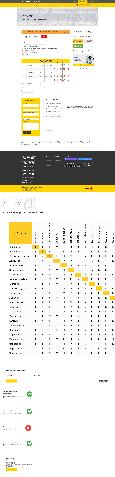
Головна (23, 27)
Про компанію (56, 158)
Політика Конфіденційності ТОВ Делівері (30, 189)
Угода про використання (26, 190)
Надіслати (27, 132)
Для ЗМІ (55, 162)
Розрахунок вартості (49, 158)
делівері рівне (26, 144)
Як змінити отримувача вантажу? (53, 111)
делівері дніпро (44, 142)
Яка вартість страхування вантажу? (53, 103)
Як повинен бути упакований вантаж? (54, 119)
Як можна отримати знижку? (52, 106)
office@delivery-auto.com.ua (29, 188)
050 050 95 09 (28, 170)
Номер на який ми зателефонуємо (30, 112)
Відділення (50, 5)
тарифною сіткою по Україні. (35, 57)
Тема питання (25, 117)
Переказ (46, 162)
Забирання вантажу (48, 165)
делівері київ (26, 142)
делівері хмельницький (65, 142)
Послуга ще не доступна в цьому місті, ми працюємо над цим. (19, 464)
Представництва (48, 160)
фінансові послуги (53, 142)
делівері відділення (76, 142)
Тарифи (31, 27)
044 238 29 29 (28, 163)
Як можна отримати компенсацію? (53, 116)
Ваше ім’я (25, 103)
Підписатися (11, 381)
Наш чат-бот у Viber (71, 159)
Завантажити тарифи (27, 91)
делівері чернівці (36, 144)
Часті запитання (26, 180)
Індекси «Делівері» (57, 160)
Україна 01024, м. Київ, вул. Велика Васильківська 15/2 (32, 187)
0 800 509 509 (28, 158)
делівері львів (34, 142)
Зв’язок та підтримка (59, 5)
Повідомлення (26, 121)
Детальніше (66, 32)
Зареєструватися (82, 1)
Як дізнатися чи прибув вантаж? (53, 114)
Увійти (75, 1)
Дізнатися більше (11, 469)
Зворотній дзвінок (70, 5)
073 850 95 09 (28, 167)
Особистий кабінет (27, 182)
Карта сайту (47, 167)
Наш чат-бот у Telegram (86, 159)
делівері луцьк (86, 142)
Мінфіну (33, 33)
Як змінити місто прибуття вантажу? (54, 108)
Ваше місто (25, 108)
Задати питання (50, 130)
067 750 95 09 (28, 174)
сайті (83, 108)
